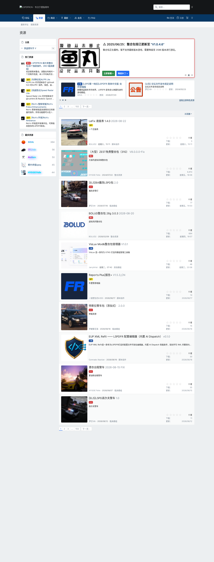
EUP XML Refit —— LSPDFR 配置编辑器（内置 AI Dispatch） (125, 336)
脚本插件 (115, 144)
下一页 (85, 106)
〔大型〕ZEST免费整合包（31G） (109, 151)
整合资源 (118, 175)
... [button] (72, 106)
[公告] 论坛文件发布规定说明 (159, 83)
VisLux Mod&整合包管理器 (105, 244)
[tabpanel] (126, 56)
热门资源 (29, 57)
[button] (31, 18)
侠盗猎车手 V (30, 48)
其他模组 (117, 267)
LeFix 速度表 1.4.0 (99, 121)
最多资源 (29, 135)
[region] (126, 58)
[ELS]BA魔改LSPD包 (101, 182)
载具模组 (113, 206)
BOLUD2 (92, 144)
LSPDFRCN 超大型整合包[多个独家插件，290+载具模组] (40, 66)
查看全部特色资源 (186, 100)
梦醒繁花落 (93, 329)
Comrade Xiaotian (97, 359)
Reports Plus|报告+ (100, 274)
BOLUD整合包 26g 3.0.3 (103, 213)
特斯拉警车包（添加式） (103, 305)
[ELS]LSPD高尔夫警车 (102, 398)
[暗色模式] (192, 7)
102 (77, 106)
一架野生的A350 (96, 298)
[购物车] (187, 18)
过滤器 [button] (187, 114)
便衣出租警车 (97, 367)
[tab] (185, 75)
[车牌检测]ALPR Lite (38, 79)
